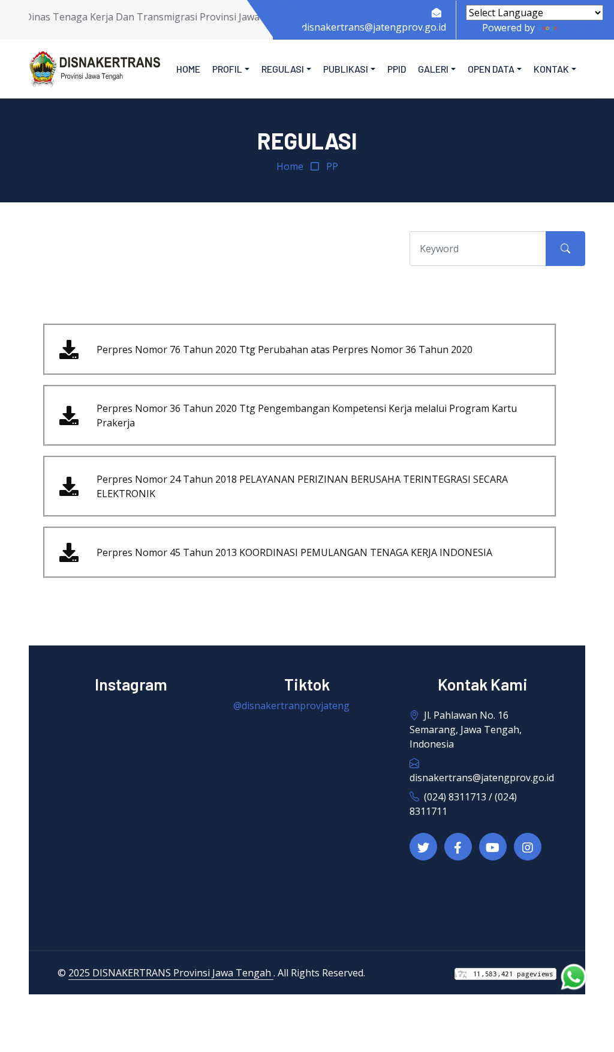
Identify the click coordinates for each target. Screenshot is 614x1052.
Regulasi (282, 68)
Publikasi (345, 68)
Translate (581, 27)
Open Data (491, 68)
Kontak (551, 68)
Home (188, 68)
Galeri (433, 68)
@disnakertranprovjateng (291, 705)
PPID (396, 68)
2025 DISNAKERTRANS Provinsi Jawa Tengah (170, 972)
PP (332, 166)
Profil (227, 68)
